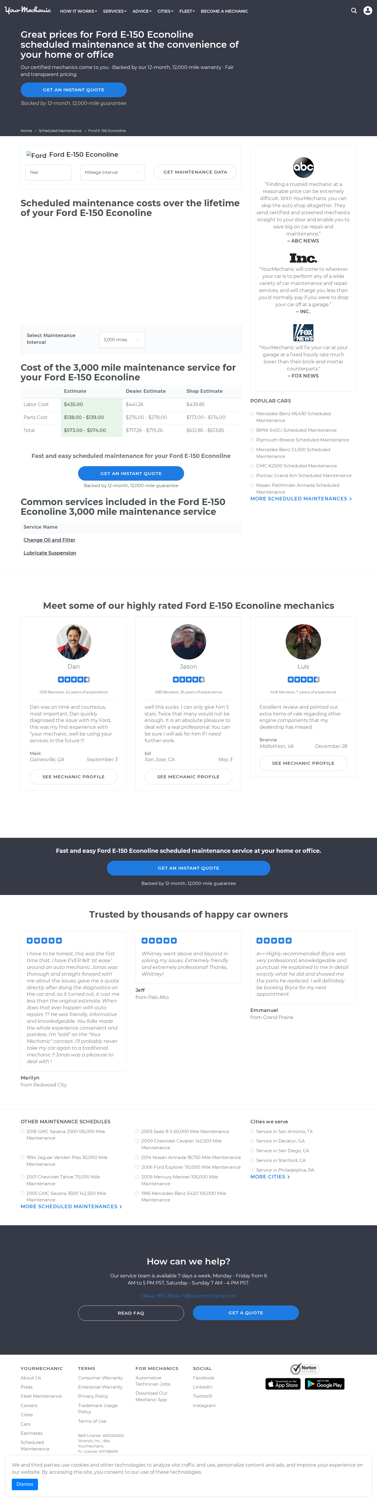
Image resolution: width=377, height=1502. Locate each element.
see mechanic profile (73, 776)
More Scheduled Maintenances (299, 499)
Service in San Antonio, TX (284, 1131)
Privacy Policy (93, 1396)
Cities (27, 1414)
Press (26, 1387)
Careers (29, 1405)
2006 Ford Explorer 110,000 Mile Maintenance (191, 1167)
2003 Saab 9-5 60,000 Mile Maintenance (185, 1131)
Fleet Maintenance (41, 1396)
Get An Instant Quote (131, 473)
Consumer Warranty (100, 1378)
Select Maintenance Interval (51, 339)
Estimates (31, 1433)
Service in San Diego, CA (282, 1150)
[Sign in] (368, 10)
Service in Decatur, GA (280, 1141)
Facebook (203, 1378)
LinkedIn (202, 1387)
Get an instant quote (74, 90)
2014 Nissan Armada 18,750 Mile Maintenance (191, 1157)
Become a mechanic (224, 11)
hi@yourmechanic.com (209, 1296)
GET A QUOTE (246, 1312)
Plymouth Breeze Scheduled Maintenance (302, 440)
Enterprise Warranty (100, 1387)
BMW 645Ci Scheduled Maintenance (296, 430)
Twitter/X (202, 1396)
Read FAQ (131, 1313)
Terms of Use (92, 1421)
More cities (268, 1177)
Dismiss (24, 1484)
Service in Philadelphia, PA (285, 1170)
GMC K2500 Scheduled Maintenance (296, 466)
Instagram (204, 1405)
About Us (31, 1378)
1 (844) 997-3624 (159, 1296)
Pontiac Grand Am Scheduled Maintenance (304, 475)
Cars (25, 1424)
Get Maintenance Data (195, 172)
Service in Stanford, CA (281, 1160)
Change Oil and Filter (49, 540)
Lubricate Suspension (50, 553)
